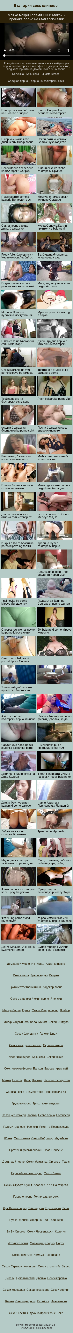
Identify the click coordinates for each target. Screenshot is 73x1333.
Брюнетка (32, 73)
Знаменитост (50, 73)
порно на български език (47, 80)
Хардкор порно (18, 80)
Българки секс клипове (36, 5)
